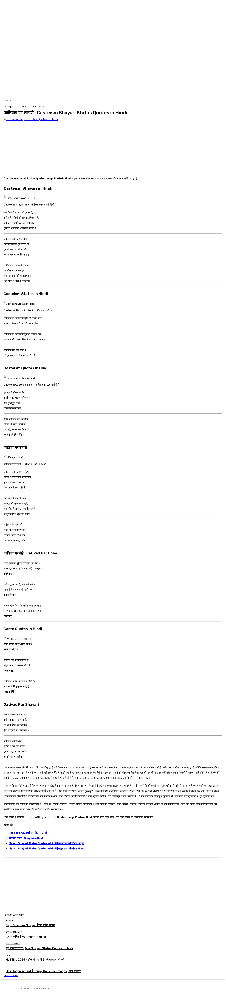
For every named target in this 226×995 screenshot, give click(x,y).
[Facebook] (55, 988)
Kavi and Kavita (14, 932)
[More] (89, 864)
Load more (11, 975)
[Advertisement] (113, 76)
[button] (217, 47)
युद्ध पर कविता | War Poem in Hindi (26, 936)
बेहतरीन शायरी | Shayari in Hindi (26, 838)
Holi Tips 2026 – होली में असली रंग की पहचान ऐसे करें (35, 959)
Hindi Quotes (14, 100)
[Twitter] (63, 988)
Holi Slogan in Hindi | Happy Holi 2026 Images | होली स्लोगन (43, 971)
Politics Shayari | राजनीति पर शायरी (28, 832)
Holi (8, 955)
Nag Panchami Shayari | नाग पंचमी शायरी (30, 925)
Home (6, 100)
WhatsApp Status (35, 107)
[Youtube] (71, 988)
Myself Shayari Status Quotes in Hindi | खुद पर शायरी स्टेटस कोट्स (46, 843)
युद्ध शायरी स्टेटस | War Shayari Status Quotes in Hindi (39, 948)
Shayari (22, 107)
